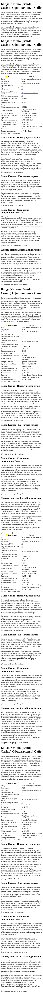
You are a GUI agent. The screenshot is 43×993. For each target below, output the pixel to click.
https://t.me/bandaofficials (30, 93)
